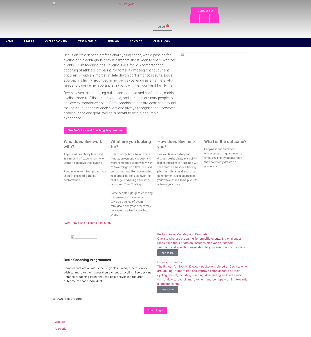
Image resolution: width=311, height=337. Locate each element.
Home (9, 41)
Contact (136, 41)
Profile (29, 41)
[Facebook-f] (194, 18)
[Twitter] (204, 18)
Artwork (60, 328)
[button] (87, 223)
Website (60, 321)
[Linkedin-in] (214, 18)
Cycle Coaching (56, 41)
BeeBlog (113, 41)
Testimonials (87, 41)
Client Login (161, 41)
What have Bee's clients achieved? (88, 222)
